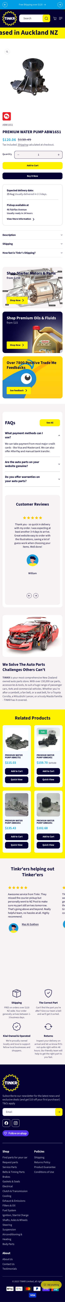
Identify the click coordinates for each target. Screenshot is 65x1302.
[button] (60, 18)
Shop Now (15, 300)
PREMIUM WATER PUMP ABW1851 (14, 821)
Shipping (23, 145)
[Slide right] (35, 595)
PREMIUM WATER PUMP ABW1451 (45, 756)
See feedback (17, 390)
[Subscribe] (58, 1112)
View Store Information (19, 219)
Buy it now (32, 176)
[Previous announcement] (5, 4)
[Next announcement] (60, 4)
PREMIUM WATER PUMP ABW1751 (14, 756)
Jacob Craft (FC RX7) (36, 913)
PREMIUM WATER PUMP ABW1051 (45, 821)
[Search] (46, 18)
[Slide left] (29, 595)
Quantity (7, 154)
